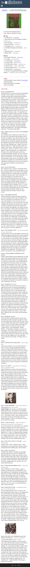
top (15, 565)
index (13, 565)
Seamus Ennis (20, 57)
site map (18, 565)
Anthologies (4, 10)
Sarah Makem (16, 37)
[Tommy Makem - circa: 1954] (14, 398)
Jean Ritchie (25, 80)
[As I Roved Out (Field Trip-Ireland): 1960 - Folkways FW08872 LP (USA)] (14, 27)
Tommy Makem (17, 60)
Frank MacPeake (17, 69)
